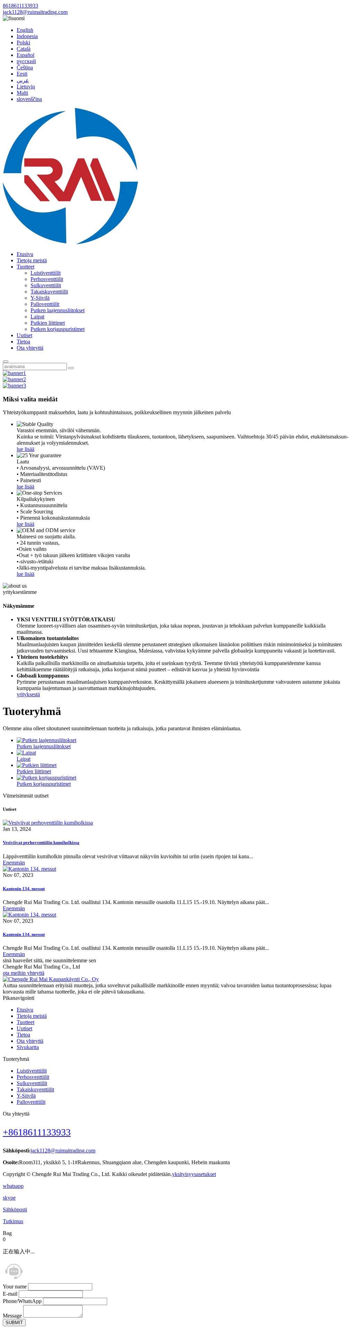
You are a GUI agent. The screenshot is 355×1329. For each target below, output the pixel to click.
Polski (23, 42)
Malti (22, 93)
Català (24, 49)
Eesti (22, 74)
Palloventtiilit (45, 304)
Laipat (37, 317)
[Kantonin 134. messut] (29, 869)
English (25, 30)
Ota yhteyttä (30, 348)
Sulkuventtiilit (46, 285)
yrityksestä (28, 694)
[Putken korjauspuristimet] (46, 778)
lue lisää (25, 449)
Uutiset (24, 335)
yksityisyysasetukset (194, 1174)
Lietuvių (26, 87)
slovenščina (29, 99)
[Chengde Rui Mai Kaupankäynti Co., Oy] (70, 242)
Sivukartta (28, 1047)
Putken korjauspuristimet (58, 329)
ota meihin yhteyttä (23, 973)
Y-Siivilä (40, 298)
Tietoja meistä (32, 260)
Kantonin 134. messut (24, 888)
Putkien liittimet (48, 323)
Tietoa (23, 341)
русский (26, 61)
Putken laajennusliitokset (58, 310)
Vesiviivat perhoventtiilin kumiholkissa (41, 842)
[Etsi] (5, 361)
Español (25, 55)
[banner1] (14, 373)
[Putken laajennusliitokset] (46, 740)
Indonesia (27, 36)
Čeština (25, 67)
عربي (23, 80)
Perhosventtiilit (47, 279)
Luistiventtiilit (46, 273)
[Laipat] (26, 753)
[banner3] (14, 386)
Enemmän (14, 863)
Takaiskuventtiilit (49, 292)
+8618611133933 (37, 1132)
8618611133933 (20, 6)
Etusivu (25, 254)
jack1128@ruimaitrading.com (35, 12)
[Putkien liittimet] (37, 765)
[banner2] (14, 379)
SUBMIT (14, 1322)
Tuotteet (25, 267)
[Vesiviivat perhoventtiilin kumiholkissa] (48, 823)
